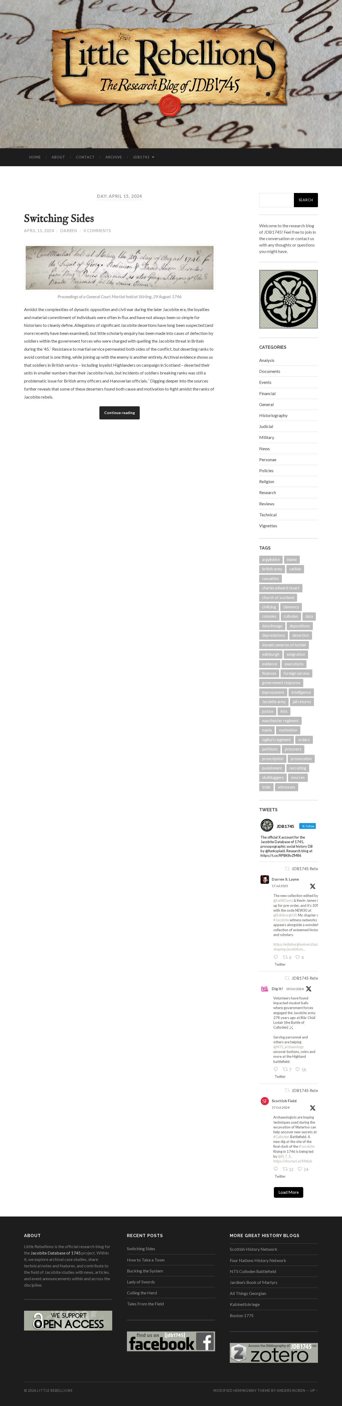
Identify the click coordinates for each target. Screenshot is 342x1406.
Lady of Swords (141, 1281)
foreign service (296, 673)
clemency (291, 607)
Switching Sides (59, 219)
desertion (300, 635)
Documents (269, 371)
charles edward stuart (281, 588)
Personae (267, 459)
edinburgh (270, 654)
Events (265, 382)
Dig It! (277, 988)
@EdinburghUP (284, 915)
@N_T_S (284, 1156)
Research (267, 492)
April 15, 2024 (39, 230)
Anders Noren (291, 1390)
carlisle (295, 569)
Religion (266, 481)
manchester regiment (280, 720)
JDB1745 (141, 157)
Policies (266, 470)
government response (281, 682)
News (264, 448)
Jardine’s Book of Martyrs (253, 1282)
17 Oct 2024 (280, 1107)
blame (292, 559)
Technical (268, 514)
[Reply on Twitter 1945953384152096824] (277, 957)
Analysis (266, 360)
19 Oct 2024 (295, 989)
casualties (270, 578)
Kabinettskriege (245, 1304)
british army (272, 569)
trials (266, 787)
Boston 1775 (242, 1315)
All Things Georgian (248, 1293)
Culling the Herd (142, 1292)
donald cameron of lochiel (284, 645)
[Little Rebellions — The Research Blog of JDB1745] (171, 73)
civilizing (269, 607)
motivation (288, 730)
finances (269, 673)
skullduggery (273, 777)
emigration (296, 654)
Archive (114, 157)
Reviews (266, 503)
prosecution (301, 758)
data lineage (272, 626)
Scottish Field (284, 1100)
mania (267, 730)
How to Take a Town (146, 1259)
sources (298, 777)
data (309, 616)
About (58, 157)
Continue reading (119, 413)
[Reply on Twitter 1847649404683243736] (277, 1069)
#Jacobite (281, 920)
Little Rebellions (54, 1390)
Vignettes (268, 525)
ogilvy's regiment (276, 739)
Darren (68, 230)
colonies (269, 616)
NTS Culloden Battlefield (253, 1271)
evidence (269, 664)
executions (294, 664)
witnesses (286, 787)
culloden (291, 616)
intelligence (301, 692)
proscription (272, 758)
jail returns (302, 701)
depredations (273, 635)
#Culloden (281, 1137)
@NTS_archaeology (288, 1047)
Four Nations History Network (258, 1260)
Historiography (273, 415)
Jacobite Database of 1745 (56, 1252)
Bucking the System (145, 1270)
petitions (270, 749)
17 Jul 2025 (280, 886)
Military (266, 437)
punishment (272, 768)
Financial (267, 393)
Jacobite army (274, 701)
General (266, 404)
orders (304, 739)
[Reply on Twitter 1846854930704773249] (277, 1169)
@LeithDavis (283, 900)
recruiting (297, 768)
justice (267, 711)
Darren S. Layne (285, 879)
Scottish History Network (253, 1249)
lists (284, 711)
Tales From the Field (145, 1303)
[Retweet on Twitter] (287, 868)
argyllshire (271, 559)
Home (35, 157)
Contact (85, 157)
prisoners (293, 749)
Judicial (266, 426)
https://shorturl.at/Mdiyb (292, 1161)
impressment (273, 692)
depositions (300, 626)
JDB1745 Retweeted (310, 868)
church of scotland (278, 597)
